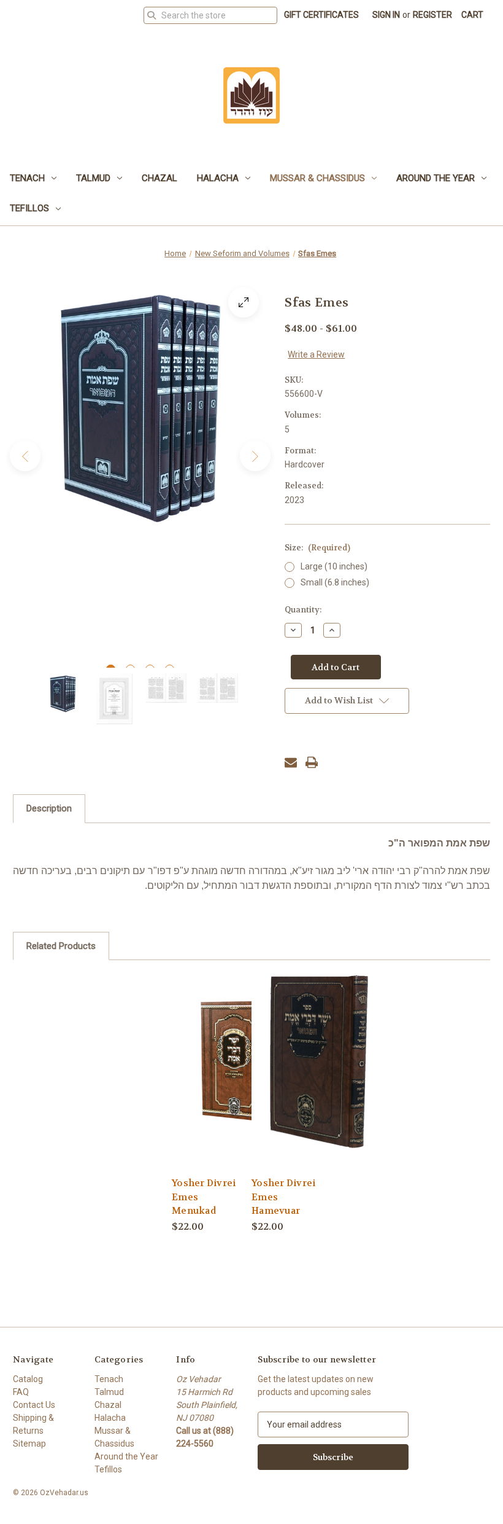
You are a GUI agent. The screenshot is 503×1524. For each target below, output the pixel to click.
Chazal (159, 178)
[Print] (311, 762)
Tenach (27, 178)
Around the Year (435, 178)
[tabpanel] (140, 408)
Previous (25, 455)
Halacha (218, 178)
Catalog (28, 1379)
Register (432, 15)
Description (49, 808)
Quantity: (303, 609)
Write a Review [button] (316, 354)
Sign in (386, 15)
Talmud (93, 178)
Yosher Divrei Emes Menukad (204, 1197)
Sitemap (29, 1443)
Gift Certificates (321, 15)
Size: (317, 547)
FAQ (21, 1392)
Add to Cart (239, 1082)
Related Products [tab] (61, 946)
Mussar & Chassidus (317, 178)
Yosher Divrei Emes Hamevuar (283, 1197)
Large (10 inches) (334, 566)
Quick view (238, 1060)
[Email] (291, 762)
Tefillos (29, 208)
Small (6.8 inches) (335, 582)
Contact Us (34, 1405)
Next (255, 455)
